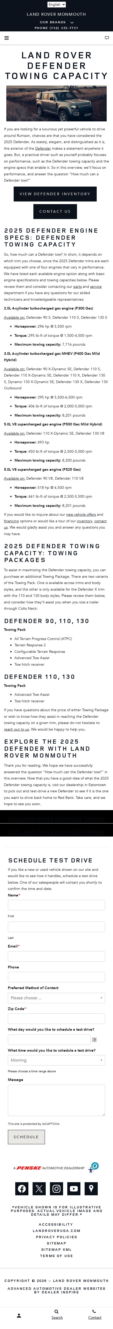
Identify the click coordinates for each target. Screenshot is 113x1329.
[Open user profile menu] (19, 1316)
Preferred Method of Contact (33, 987)
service (96, 286)
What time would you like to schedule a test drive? (51, 1050)
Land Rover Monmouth (81, 1280)
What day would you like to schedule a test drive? (51, 1029)
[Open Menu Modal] (6, 37)
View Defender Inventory (55, 194)
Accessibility (56, 1224)
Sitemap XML (56, 1249)
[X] (39, 1188)
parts (77, 286)
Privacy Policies (56, 1237)
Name (14, 895)
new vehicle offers (81, 514)
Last (10, 938)
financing (11, 521)
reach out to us (16, 729)
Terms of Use (56, 1256)
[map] (91, 1188)
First (11, 916)
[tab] (56, 816)
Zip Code (17, 1008)
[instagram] (56, 1188)
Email (13, 946)
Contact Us (55, 211)
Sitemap (56, 1243)
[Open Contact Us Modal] (107, 37)
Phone (13, 967)
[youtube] (73, 1188)
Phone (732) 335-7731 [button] (57, 28)
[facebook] (21, 1188)
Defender (43, 148)
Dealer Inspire (60, 1291)
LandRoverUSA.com (56, 1230)
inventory (84, 521)
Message (15, 1079)
